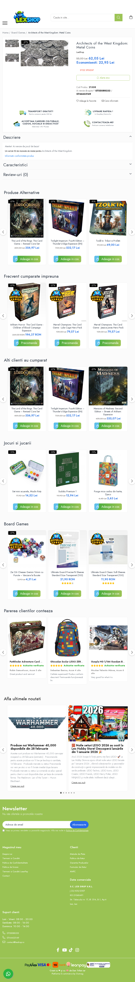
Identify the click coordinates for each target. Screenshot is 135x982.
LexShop (80, 52)
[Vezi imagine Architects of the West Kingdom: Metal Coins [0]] (12, 43)
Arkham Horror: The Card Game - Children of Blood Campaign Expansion (26, 327)
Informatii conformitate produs (19, 155)
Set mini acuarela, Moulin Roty (26, 491)
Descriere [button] (11, 137)
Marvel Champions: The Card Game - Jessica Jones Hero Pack (108, 326)
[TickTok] (71, 950)
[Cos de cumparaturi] (131, 17)
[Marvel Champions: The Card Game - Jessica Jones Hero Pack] (108, 302)
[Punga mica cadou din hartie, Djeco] (108, 469)
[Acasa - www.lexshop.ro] (28, 17)
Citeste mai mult (17, 786)
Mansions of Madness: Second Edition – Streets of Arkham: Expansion (108, 411)
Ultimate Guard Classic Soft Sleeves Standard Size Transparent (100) (108, 574)
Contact (6, 875)
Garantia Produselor (79, 862)
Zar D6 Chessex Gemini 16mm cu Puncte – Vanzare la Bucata (26, 574)
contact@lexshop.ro (15, 942)
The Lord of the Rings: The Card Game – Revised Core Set (26, 242)
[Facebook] (58, 950)
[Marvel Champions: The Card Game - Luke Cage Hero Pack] (67, 302)
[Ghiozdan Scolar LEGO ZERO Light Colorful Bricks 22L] (67, 637)
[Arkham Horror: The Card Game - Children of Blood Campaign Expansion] (26, 302)
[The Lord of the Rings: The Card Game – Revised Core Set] (26, 218)
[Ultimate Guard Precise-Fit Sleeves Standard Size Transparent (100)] (67, 549)
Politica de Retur (77, 858)
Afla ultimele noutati (22, 699)
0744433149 (12, 937)
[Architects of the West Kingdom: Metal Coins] (44, 53)
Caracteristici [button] (15, 165)
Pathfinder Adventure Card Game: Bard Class (35, 661)
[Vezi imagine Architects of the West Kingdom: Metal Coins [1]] (12, 58)
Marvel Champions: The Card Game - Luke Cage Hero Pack (67, 326)
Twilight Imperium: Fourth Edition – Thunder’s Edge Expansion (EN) (67, 242)
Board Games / (19, 32)
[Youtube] (64, 950)
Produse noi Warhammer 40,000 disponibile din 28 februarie (33, 747)
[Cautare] (118, 17)
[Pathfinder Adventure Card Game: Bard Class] (26, 637)
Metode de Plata (77, 854)
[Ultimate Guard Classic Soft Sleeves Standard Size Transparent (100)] (108, 549)
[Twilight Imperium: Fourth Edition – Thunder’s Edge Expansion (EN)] (67, 218)
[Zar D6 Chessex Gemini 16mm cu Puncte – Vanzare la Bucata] (26, 549)
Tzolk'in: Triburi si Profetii (108, 240)
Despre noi (7, 854)
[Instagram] (77, 950)
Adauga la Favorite (87, 101)
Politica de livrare (10, 867)
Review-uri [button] (15, 174)
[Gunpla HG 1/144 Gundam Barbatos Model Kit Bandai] (108, 637)
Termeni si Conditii (11, 858)
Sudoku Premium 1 (67, 491)
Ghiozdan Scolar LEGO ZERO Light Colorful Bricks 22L (80, 661)
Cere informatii (111, 101)
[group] (44, 53)
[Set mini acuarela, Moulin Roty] (26, 469)
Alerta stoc (105, 77)
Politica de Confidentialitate (77, 830)
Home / (6, 32)
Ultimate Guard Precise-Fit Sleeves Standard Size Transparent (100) (67, 574)
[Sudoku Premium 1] (67, 469)
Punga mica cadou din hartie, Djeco (108, 493)
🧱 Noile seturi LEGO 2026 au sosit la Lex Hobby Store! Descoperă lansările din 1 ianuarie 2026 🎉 (97, 748)
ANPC (73, 871)
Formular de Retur (78, 867)
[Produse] (5, 23)
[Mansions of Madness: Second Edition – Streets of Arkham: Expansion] (108, 386)
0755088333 (12, 933)
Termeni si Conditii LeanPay (15, 871)
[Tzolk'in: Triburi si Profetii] (108, 218)
